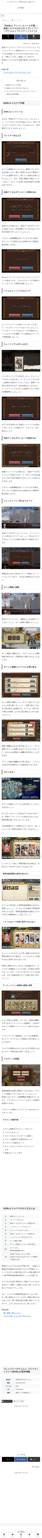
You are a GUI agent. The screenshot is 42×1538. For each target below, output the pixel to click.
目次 (18, 81)
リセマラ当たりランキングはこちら (17, 72)
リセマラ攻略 (19, 1401)
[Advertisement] (21, 1181)
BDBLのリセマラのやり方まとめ (17, 88)
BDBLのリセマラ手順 (13, 85)
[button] (34, 36)
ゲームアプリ (8, 1401)
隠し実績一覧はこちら (12, 1313)
